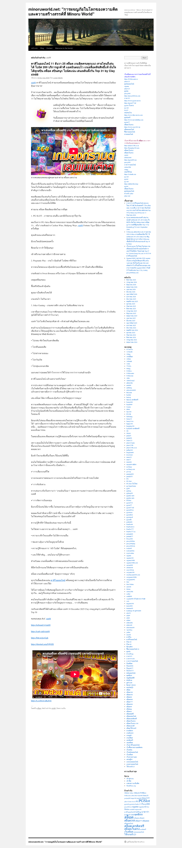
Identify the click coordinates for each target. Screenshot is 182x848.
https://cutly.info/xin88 (40, 631)
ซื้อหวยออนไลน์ (129, 132)
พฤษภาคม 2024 (131, 342)
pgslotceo (129, 512)
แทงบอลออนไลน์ (132, 762)
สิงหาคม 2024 (131, 337)
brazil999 (129, 404)
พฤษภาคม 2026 (131, 287)
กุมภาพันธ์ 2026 (131, 294)
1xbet (128, 364)
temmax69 (129, 608)
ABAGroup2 (130, 380)
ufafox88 (129, 625)
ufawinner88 (130, 627)
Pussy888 (129, 539)
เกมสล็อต (129, 738)
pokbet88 (129, 522)
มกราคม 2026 (131, 296)
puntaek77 (129, 536)
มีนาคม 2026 (130, 292)
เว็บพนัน (129, 750)
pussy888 (127, 93)
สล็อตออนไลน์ (129, 129)
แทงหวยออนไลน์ (132, 764)
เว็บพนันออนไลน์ (132, 752)
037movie (129, 349)
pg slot (126, 108)
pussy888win (130, 546)
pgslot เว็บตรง (129, 105)
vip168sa (129, 630)
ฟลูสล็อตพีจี (130, 678)
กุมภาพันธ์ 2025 (131, 323)
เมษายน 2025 (131, 318)
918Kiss (129, 371)
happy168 (129, 424)
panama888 (130, 474)
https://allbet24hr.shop (131, 184)
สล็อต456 (129, 694)
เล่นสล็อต (129, 742)
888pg (128, 368)
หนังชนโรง (128, 112)
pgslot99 (126, 804)
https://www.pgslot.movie (132, 101)
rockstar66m (130, 551)
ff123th (128, 414)
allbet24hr (129, 383)
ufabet (128, 620)
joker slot (127, 196)
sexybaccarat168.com (133, 575)
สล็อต (39, 708)
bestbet (128, 395)
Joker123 (129, 440)
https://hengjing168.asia (131, 148)
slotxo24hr (127, 167)
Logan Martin (58, 78)
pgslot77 (127, 122)
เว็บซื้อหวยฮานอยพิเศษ (134, 747)
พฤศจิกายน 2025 (132, 301)
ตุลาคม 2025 (130, 304)
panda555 (129, 476)
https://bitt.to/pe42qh (39, 637)
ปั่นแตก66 (129, 666)
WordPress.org (131, 786)
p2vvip (128, 471)
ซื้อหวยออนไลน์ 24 (132, 649)
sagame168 (130, 558)
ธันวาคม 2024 (131, 328)
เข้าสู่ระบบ (130, 778)
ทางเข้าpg (129, 654)
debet (128, 409)
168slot (126, 793)
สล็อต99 (129, 706)
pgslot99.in (130, 510)
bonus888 (129, 402)
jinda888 (129, 438)
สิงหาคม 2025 (131, 308)
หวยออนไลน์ (128, 134)
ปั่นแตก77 (129, 668)
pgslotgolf (129, 517)
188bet (128, 359)
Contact (49, 48)
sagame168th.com (132, 563)
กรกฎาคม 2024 (131, 340)
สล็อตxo (129, 711)
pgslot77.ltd (130, 507)
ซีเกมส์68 (129, 647)
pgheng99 (129, 493)
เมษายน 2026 (131, 289)
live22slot (129, 455)
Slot (127, 582)
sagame (126, 86)
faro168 (128, 412)
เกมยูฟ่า (129, 735)
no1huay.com (130, 469)
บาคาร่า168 (130, 659)
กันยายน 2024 (131, 335)
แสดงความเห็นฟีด (132, 783)
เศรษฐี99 (129, 759)
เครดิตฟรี (129, 740)
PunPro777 (130, 529)
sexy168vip (130, 570)
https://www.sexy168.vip (132, 127)
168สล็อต (129, 356)
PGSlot (128, 500)
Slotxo (128, 589)
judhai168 (129, 450)
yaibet (128, 632)
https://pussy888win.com (132, 96)
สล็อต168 (129, 692)
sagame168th (130, 560)
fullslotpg (129, 416)
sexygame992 (130, 579)
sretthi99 (129, 596)
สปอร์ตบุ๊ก (129, 687)
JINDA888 (127, 157)
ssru (127, 601)
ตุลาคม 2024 (130, 332)
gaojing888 (127, 798)
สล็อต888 (129, 704)
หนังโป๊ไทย (128, 172)
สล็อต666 (129, 699)
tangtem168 (130, 603)
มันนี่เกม (129, 680)
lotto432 (129, 457)
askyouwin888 (131, 390)
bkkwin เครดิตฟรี (132, 400)
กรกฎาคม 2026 (131, 282)
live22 (126, 110)
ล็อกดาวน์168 (131, 685)
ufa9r (128, 618)
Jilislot (128, 433)
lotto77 (128, 460)
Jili (127, 431)
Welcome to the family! (64, 48)
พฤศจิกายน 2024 (132, 330)
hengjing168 (130, 426)
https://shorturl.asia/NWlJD (42, 644)
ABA (128, 378)
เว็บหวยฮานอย (131, 757)
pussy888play (130, 543)
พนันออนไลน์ (130, 673)
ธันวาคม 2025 (131, 299)
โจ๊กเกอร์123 (130, 766)
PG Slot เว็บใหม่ (131, 483)
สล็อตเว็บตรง (128, 124)
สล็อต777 (129, 702)
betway (128, 397)
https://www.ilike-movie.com (133, 115)
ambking (129, 388)
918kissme (129, 376)
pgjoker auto (130, 495)
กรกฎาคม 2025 (131, 311)
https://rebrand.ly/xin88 (40, 625)
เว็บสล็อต (129, 754)
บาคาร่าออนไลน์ (130, 165)
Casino (128, 407)
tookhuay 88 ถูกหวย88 (133, 611)
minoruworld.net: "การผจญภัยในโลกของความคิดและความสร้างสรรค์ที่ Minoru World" (73, 11)
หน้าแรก (34, 48)
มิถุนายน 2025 (131, 313)
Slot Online (130, 584)
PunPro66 (129, 524)
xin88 (33, 82)
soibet (128, 594)
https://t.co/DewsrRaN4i (41, 700)
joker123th (129, 445)
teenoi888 (129, 606)
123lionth (129, 352)
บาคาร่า (127, 98)
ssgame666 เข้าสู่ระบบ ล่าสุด (135, 599)
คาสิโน (128, 637)
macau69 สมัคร (131, 464)
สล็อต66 (129, 697)
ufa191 (128, 613)
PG (127, 479)
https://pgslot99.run (130, 160)
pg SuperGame (131, 486)
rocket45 (129, 548)
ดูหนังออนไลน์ (129, 84)
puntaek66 (129, 534)
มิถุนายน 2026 (131, 284)
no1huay (129, 467)
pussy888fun (130, 541)
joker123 (127, 81)
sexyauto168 (130, 572)
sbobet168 (129, 567)
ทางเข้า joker (128, 193)
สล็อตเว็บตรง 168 (132, 723)
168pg (128, 354)
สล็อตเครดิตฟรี (131, 718)
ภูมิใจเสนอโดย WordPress (136, 842)
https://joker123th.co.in (131, 145)
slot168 (128, 587)
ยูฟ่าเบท (129, 682)
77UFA (128, 366)
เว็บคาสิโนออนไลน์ (132, 745)
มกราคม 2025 (131, 325)
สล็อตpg (129, 709)
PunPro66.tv (130, 527)
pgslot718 (129, 503)
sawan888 (129, 565)
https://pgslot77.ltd (130, 103)
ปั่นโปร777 (130, 671)
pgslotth (129, 519)
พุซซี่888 (129, 675)
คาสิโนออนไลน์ (58, 580)
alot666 (128, 385)
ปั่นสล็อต (129, 663)
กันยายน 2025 (131, 306)
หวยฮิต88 (129, 730)
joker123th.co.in (131, 448)
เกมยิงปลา (130, 733)
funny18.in (129, 421)
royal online (130, 553)
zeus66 (128, 635)
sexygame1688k (131, 577)
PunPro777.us (131, 531)
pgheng (128, 491)
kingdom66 (130, 452)
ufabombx (129, 623)
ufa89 (128, 615)
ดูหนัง (126, 91)
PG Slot (129, 481)
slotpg (126, 169)
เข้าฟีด (128, 781)
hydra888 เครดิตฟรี (132, 428)
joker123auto (130, 443)
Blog (42, 48)
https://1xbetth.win (130, 174)
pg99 (128, 488)
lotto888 (129, 462)
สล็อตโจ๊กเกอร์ (131, 728)
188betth (129, 361)
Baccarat (129, 392)
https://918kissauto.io (131, 79)
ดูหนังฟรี (127, 117)
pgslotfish (129, 515)
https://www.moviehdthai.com (133, 120)
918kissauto (130, 373)
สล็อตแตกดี (130, 726)
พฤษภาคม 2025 (131, 316)
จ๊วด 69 (128, 642)
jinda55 (128, 436)
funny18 (129, 419)
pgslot (126, 179)
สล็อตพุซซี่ (130, 714)
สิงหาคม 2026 (131, 280)
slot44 (126, 155)
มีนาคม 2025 (130, 320)
